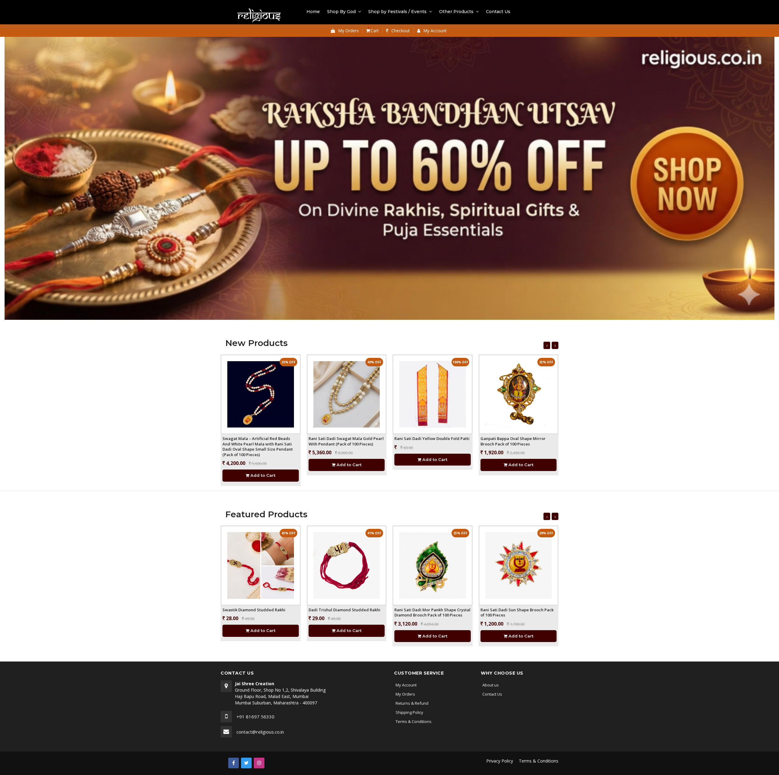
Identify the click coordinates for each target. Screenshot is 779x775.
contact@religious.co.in (260, 732)
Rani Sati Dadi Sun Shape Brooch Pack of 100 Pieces (517, 612)
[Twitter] (246, 763)
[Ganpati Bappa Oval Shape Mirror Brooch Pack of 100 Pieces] (518, 394)
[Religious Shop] (259, 16)
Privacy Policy (499, 761)
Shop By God (341, 11)
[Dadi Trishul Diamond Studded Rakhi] (346, 565)
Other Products (456, 11)
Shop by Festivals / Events (397, 11)
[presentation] (546, 345)
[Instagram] (259, 763)
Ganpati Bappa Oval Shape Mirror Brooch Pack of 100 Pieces (513, 441)
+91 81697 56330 (255, 717)
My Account (406, 685)
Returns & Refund (412, 703)
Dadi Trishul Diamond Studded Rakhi (344, 610)
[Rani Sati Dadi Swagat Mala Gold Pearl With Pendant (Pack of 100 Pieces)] (346, 394)
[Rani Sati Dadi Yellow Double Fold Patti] (432, 394)
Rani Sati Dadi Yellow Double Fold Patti (432, 438)
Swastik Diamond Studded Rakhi (253, 610)
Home (313, 11)
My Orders (405, 694)
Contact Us (498, 11)
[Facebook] (233, 763)
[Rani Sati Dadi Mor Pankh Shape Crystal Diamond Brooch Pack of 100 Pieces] (432, 565)
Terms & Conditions (413, 721)
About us (490, 685)
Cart (374, 30)
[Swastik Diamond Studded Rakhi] (260, 565)
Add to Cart (262, 475)
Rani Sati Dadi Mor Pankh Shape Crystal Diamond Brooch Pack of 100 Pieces (432, 612)
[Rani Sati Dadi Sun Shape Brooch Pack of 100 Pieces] (518, 565)
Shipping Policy (409, 712)
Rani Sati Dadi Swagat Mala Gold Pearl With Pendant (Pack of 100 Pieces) (346, 441)
